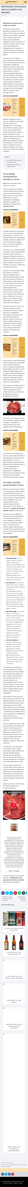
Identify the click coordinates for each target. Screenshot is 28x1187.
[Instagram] (14, 871)
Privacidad (9, 1183)
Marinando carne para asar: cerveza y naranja (7, 898)
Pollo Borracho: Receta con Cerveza (22, 898)
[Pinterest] (15, 893)
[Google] (10, 871)
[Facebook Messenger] (7, 893)
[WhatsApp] (19, 893)
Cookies (15, 1183)
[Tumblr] (23, 893)
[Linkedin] (16, 871)
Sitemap (20, 1183)
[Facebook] (12, 871)
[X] (11, 893)
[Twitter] (18, 871)
